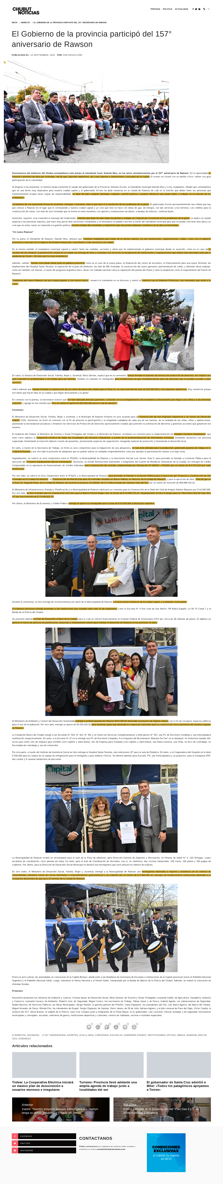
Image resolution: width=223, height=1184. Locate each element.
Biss (91, 1035)
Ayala (83, 1035)
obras (181, 1035)
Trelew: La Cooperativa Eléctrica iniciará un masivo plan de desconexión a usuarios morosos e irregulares (42, 1086)
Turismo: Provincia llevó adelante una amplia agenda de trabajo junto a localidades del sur (108, 1086)
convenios (102, 1035)
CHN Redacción (72, 55)
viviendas (24, 1039)
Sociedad (33, 1035)
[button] (204, 9)
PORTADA (155, 9)
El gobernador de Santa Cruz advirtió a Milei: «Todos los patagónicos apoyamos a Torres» (178, 1086)
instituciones (157, 1035)
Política (167, 9)
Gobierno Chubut (135, 1035)
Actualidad (181, 9)
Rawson (192, 1035)
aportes (72, 1035)
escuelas (116, 1035)
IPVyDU (171, 1035)
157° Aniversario (55, 1035)
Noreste (20, 1035)
